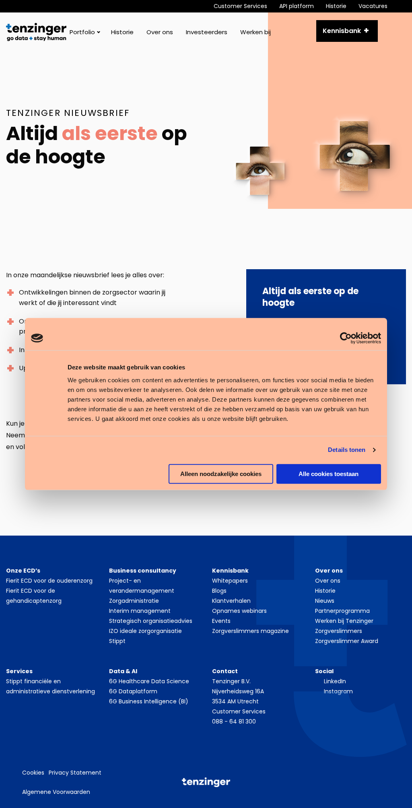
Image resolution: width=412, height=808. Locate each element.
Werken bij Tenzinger (344, 621)
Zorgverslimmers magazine (250, 631)
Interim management (140, 611)
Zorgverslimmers (338, 631)
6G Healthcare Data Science (149, 681)
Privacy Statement (75, 773)
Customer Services (240, 6)
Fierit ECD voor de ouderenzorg (49, 581)
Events (221, 621)
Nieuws (324, 601)
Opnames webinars (239, 611)
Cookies (33, 773)
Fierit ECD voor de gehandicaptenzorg (34, 596)
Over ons (159, 32)
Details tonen (346, 449)
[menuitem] (246, 6)
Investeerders (206, 32)
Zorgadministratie (134, 601)
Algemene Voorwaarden (56, 792)
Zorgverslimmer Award (346, 641)
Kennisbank (342, 30)
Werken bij (255, 32)
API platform (296, 6)
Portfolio (82, 32)
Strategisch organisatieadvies (150, 621)
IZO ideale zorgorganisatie (145, 631)
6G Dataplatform (133, 691)
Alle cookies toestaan (328, 473)
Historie (336, 6)
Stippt (117, 641)
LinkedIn (335, 681)
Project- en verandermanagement (141, 586)
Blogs (219, 591)
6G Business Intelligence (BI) (148, 701)
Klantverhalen (231, 601)
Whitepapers (230, 581)
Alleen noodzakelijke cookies (221, 473)
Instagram (338, 691)
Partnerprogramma (342, 611)
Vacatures (372, 6)
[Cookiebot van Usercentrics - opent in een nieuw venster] (346, 338)
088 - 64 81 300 (234, 721)
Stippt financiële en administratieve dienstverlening (50, 686)
